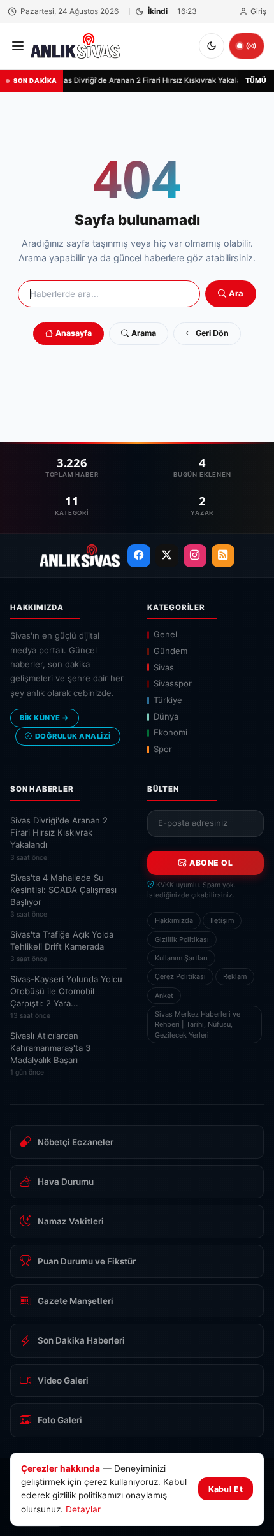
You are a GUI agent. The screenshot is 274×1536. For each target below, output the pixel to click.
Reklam (235, 976)
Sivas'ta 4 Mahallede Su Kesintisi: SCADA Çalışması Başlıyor (63, 895)
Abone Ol (211, 862)
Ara (236, 293)
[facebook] (138, 555)
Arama (143, 333)
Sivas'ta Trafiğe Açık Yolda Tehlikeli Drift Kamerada (61, 946)
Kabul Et (225, 1489)
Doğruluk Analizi (73, 736)
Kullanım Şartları (181, 957)
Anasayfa (73, 333)
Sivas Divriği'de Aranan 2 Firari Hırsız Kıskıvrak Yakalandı (152, 80)
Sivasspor (173, 683)
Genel (165, 634)
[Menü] (17, 45)
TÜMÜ (255, 80)
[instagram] (195, 555)
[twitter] (166, 555)
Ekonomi (170, 732)
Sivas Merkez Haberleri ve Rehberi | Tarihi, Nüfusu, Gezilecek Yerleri (197, 1025)
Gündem (170, 651)
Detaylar (83, 1509)
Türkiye (168, 700)
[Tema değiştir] (211, 46)
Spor (163, 749)
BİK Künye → (44, 717)
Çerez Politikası (180, 976)
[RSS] (223, 555)
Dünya (166, 716)
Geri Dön (212, 333)
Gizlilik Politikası (182, 939)
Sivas (164, 667)
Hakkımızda (174, 920)
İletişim (222, 920)
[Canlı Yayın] (246, 46)
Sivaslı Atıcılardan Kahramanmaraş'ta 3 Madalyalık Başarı (50, 1053)
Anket (164, 995)
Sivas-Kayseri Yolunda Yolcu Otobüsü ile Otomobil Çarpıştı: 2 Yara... (66, 997)
